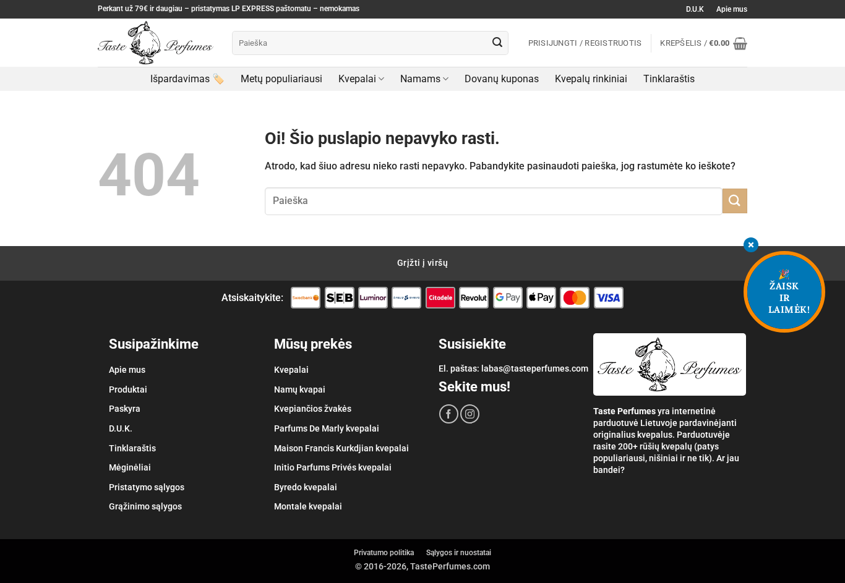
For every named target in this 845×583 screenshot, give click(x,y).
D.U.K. (120, 428)
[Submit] (497, 43)
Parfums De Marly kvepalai (326, 428)
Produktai (128, 389)
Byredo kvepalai (305, 487)
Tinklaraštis (669, 79)
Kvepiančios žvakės (312, 409)
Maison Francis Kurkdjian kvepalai (341, 448)
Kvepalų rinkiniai (591, 79)
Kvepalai (357, 79)
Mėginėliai (130, 467)
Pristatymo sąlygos (146, 487)
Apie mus (731, 9)
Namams (420, 79)
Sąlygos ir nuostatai (458, 552)
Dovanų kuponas (502, 79)
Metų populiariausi (281, 79)
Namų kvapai (299, 389)
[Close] (751, 246)
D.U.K (695, 9)
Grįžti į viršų (422, 263)
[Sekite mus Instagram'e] (469, 413)
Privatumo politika (384, 552)
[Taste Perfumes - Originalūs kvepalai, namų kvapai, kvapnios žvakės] (155, 42)
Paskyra (124, 409)
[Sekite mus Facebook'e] (448, 413)
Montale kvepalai (308, 506)
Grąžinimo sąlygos (145, 506)
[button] (703, 43)
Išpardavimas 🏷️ (187, 79)
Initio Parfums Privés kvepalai (333, 467)
